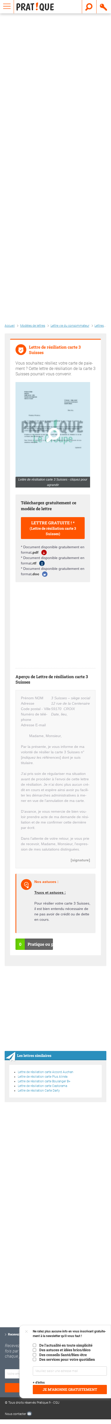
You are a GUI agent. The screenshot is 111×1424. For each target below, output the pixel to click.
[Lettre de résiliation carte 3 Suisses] (52, 435)
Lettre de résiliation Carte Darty (39, 1090)
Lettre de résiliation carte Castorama (42, 1086)
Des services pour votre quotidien (67, 1359)
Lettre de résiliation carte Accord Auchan (45, 1072)
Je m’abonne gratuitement (70, 1389)
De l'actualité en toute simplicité (65, 1345)
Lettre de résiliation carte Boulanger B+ (44, 1081)
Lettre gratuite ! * (53, 528)
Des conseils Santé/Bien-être (63, 1354)
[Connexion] (104, 6)
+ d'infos (39, 1382)
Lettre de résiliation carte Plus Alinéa (42, 1076)
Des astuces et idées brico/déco (65, 1350)
